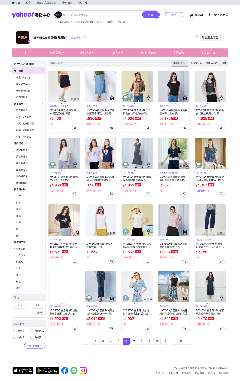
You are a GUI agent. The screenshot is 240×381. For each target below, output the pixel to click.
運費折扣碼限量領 (84, 21)
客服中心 (160, 372)
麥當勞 (121, 21)
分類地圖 (223, 372)
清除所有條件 (35, 345)
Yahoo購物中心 (31, 15)
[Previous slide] (50, 86)
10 (157, 341)
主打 (27, 53)
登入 (174, 15)
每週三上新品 (210, 37)
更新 (225, 368)
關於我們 (173, 372)
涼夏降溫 (178, 53)
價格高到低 (211, 63)
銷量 (224, 63)
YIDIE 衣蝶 (208, 53)
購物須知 (186, 372)
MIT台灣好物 (148, 53)
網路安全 (199, 372)
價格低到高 (196, 63)
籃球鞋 (101, 21)
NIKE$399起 (65, 21)
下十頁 (178, 341)
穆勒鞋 (111, 21)
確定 (39, 313)
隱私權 (211, 372)
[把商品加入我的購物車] (75, 128)
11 (164, 341)
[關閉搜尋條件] (64, 15)
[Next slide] (77, 86)
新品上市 (118, 53)
